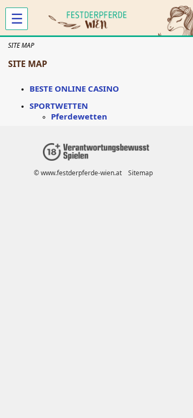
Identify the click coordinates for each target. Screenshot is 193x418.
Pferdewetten (79, 116)
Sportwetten (58, 105)
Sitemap (140, 172)
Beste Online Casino (74, 88)
